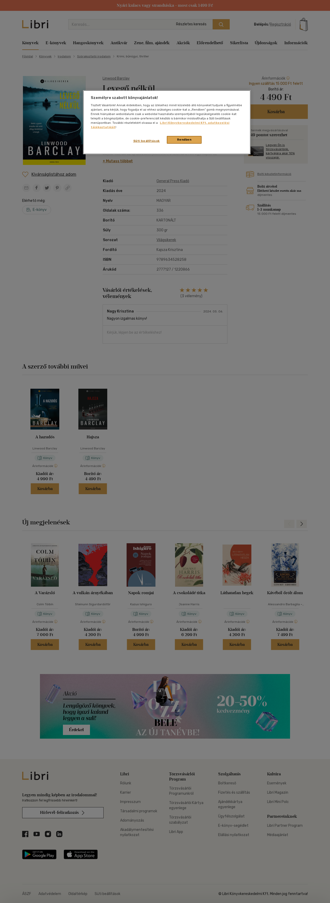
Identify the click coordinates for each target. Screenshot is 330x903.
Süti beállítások (146, 141)
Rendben (184, 139)
